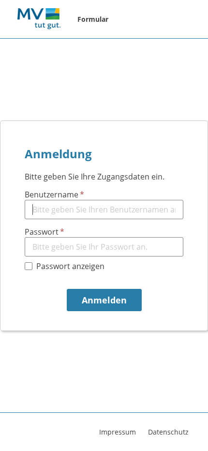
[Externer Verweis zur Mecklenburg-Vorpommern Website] (39, 19)
